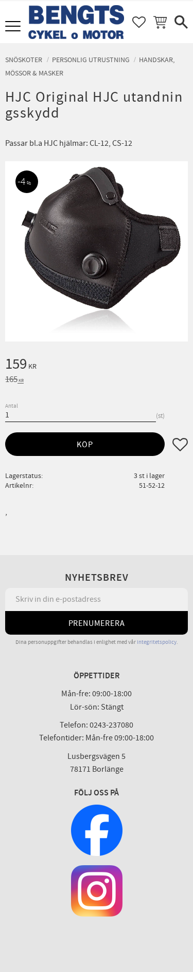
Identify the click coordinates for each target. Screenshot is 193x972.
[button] (14, 27)
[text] (96, 365)
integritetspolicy (157, 642)
